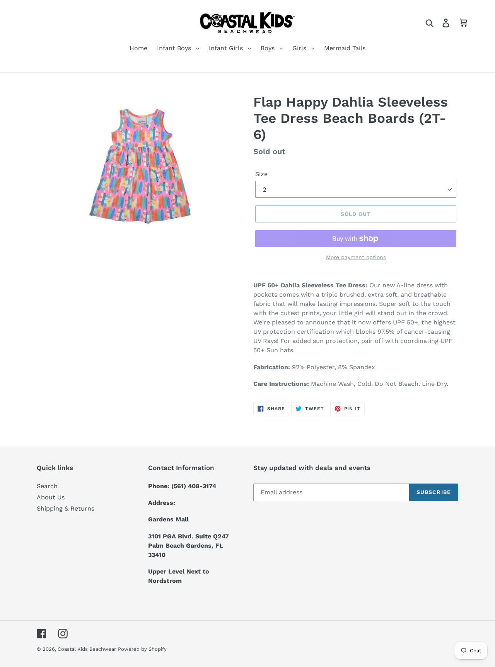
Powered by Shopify (142, 649)
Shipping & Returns (65, 508)
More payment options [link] (356, 257)
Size (261, 174)
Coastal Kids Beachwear (87, 649)
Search (47, 486)
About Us (51, 497)
